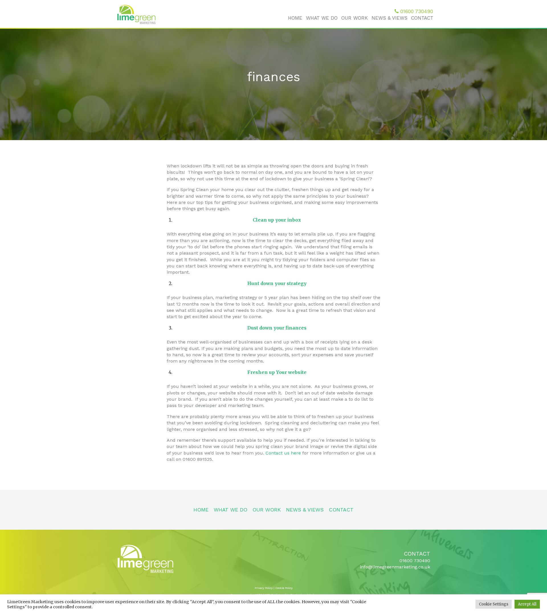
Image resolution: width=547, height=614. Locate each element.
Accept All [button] (527, 604)
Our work (354, 18)
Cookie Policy (284, 588)
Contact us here (283, 453)
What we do (322, 18)
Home (295, 18)
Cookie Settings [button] (493, 604)
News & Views (389, 18)
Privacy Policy (264, 588)
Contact (422, 18)
